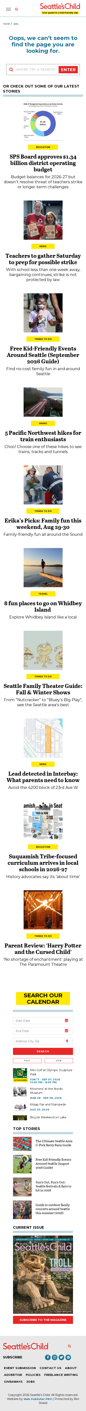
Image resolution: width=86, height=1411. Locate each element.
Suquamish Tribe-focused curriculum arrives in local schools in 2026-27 (43, 862)
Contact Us (50, 1368)
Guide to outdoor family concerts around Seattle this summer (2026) (53, 1208)
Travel (43, 594)
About (71, 1368)
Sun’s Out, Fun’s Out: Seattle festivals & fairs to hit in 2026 (53, 1186)
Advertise (13, 1375)
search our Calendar (43, 998)
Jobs (30, 1381)
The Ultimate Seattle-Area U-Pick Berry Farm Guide (54, 1143)
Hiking (43, 423)
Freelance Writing (61, 1375)
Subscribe (12, 1357)
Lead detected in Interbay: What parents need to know (43, 776)
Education (43, 147)
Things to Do (43, 339)
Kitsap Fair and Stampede (48, 1104)
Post (27, 1061)
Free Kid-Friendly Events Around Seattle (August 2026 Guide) (53, 1163)
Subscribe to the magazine (43, 1320)
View (59, 1061)
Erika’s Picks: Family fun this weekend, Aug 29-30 (43, 523)
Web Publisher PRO (38, 1399)
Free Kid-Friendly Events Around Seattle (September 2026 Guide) (43, 354)
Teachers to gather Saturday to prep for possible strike (43, 259)
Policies (33, 1375)
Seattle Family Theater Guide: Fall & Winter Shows (43, 689)
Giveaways (13, 1381)
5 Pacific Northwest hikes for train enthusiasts (43, 436)
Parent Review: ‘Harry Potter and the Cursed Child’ (43, 948)
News (42, 246)
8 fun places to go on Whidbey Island (43, 606)
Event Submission (20, 1368)
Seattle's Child (40, 1395)
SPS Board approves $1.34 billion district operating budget (43, 162)
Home (6, 23)
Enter (68, 69)
